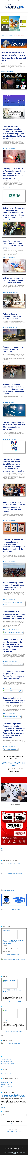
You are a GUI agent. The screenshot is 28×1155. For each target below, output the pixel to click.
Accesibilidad (16, 1148)
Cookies (14, 1147)
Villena (10, 292)
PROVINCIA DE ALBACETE (7, 1081)
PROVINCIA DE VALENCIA (6, 1084)
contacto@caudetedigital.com (14, 1123)
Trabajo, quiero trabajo (10, 1020)
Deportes (6, 688)
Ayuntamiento (7, 661)
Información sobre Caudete (7, 1072)
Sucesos (6, 220)
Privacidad (19, 1147)
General (6, 257)
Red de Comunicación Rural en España (14, 1131)
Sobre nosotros (8, 1147)
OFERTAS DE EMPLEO (7, 35)
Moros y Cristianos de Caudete (8, 1073)
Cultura (10, 764)
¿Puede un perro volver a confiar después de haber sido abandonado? (13, 941)
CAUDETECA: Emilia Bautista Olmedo (12, 990)
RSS (20, 1148)
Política (5, 188)
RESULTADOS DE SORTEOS (7, 1063)
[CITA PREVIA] (14, 853)
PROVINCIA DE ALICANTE (6, 1082)
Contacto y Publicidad (14, 1150)
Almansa (6, 439)
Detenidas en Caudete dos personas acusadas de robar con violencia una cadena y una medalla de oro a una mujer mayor (14, 212)
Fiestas (4, 71)
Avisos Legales (8, 1148)
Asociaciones (21, 762)
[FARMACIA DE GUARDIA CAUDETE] (14, 866)
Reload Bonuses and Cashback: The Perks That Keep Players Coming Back (13, 1095)
